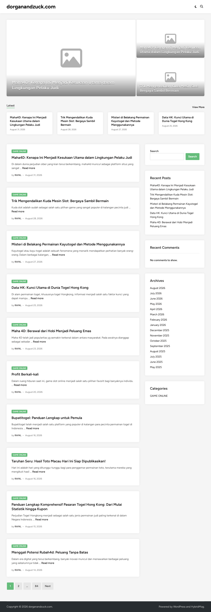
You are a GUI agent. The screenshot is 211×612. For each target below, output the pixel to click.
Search (154, 151)
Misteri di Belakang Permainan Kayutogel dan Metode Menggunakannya (130, 121)
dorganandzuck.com (31, 6)
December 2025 (159, 330)
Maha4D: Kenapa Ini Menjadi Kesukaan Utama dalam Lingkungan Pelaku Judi (28, 121)
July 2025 (156, 356)
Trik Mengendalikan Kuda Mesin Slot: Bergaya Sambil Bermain (78, 121)
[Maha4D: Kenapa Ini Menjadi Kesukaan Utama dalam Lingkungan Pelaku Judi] (71, 58)
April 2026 (156, 309)
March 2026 (157, 314)
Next (48, 586)
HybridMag (197, 606)
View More (198, 107)
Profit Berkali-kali (25, 374)
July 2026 (156, 293)
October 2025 (158, 340)
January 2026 (158, 325)
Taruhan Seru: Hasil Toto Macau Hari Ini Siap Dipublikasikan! (59, 461)
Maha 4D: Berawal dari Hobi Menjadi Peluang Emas (51, 331)
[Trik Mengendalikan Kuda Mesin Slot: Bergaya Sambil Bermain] (170, 77)
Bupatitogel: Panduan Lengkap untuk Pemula (47, 418)
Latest (11, 105)
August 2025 (157, 351)
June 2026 (156, 298)
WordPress (179, 606)
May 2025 (156, 367)
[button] (120, 24)
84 (36, 586)
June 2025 (156, 361)
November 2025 (159, 335)
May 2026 (156, 303)
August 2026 (157, 288)
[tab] (11, 105)
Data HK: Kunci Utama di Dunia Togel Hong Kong (50, 287)
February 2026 (158, 319)
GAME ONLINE (19, 151)
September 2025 (160, 346)
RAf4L (18, 175)
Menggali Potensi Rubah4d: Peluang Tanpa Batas (50, 552)
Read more (28, 168)
